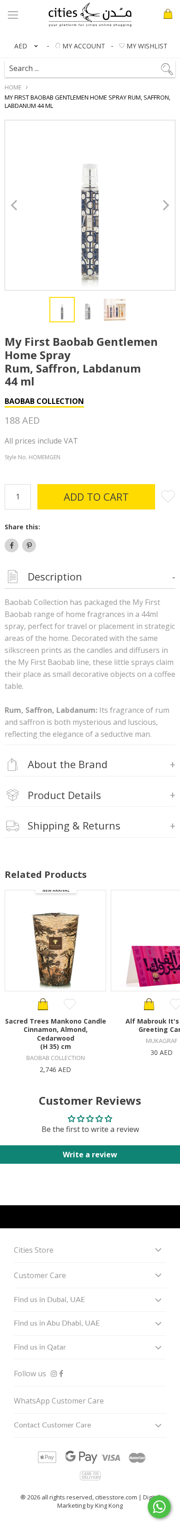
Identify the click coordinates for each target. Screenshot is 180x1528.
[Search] (94, 65)
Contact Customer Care (52, 1425)
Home (13, 87)
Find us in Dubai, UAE (49, 1299)
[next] (165, 205)
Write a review (90, 1154)
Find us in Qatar (40, 1347)
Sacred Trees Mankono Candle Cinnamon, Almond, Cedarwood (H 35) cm (55, 1034)
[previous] (15, 205)
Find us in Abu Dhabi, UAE (57, 1323)
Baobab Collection (44, 401)
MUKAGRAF (161, 1040)
